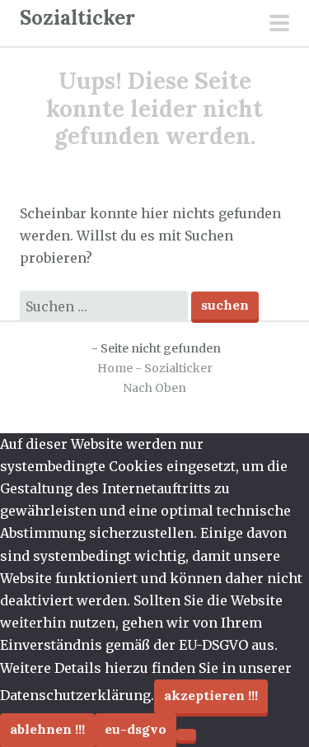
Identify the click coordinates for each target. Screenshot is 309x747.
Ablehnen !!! (47, 729)
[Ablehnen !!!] (186, 734)
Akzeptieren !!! (211, 695)
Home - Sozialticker (155, 368)
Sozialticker (77, 17)
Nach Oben (154, 388)
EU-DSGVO (135, 729)
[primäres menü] (279, 25)
